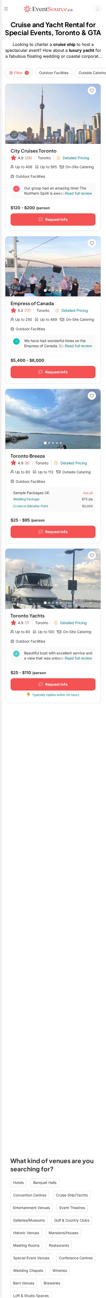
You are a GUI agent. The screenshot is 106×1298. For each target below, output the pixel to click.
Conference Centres (76, 1258)
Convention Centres (29, 1195)
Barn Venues (23, 1283)
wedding (51, 56)
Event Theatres (72, 1207)
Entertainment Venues (31, 1207)
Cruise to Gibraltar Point (30, 506)
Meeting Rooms (26, 1245)
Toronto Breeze (28, 456)
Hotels (18, 1182)
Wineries (59, 1270)
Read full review (78, 193)
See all (88, 493)
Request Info (56, 219)
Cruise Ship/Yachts (72, 1195)
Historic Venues (26, 1233)
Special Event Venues (31, 1258)
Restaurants (59, 1245)
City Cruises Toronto (34, 151)
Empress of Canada (32, 303)
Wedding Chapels (28, 1270)
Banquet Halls (44, 1182)
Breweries (52, 1283)
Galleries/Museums (29, 1220)
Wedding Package (26, 499)
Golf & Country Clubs (71, 1220)
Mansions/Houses (63, 1233)
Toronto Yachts (28, 615)
